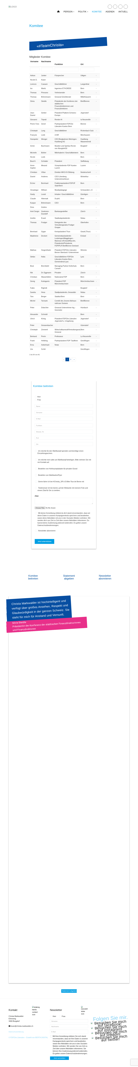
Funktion (59, 64)
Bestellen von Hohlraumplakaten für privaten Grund (57, 469)
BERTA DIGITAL (41, 1037)
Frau (39, 400)
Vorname (34, 61)
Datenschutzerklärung (16, 1032)
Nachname (46, 61)
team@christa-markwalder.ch (22, 1026)
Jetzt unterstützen (44, 541)
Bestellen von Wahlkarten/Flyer (50, 475)
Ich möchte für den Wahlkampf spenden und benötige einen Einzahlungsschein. (60, 452)
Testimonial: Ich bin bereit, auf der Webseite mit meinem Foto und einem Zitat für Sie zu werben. (63, 489)
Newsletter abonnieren (47, 531)
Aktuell (123, 11)
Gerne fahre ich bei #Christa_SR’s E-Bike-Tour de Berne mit (61, 481)
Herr (39, 397)
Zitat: (37, 496)
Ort (82, 64)
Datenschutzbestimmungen (76, 1053)
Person (68, 11)
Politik (82, 11)
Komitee (97, 11)
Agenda (110, 11)
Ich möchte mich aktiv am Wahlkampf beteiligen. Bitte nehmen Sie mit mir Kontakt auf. (64, 461)
